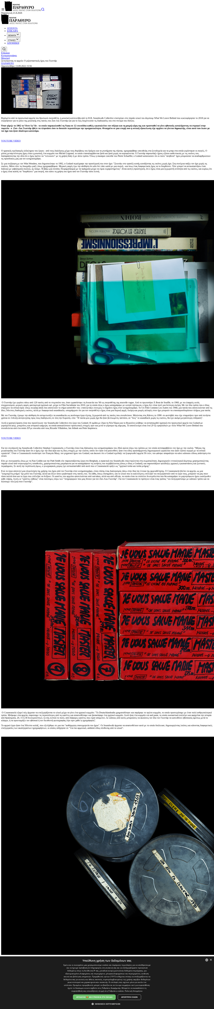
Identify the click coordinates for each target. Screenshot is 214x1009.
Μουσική (5, 58)
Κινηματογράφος (9, 55)
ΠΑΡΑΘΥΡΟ (7, 63)
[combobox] (206, 960)
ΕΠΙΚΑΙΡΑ (12, 31)
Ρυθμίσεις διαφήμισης (111, 988)
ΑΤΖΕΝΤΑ (12, 28)
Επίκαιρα (5, 53)
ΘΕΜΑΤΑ (12, 35)
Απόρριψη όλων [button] (129, 997)
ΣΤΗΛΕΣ (12, 40)
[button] (107, 1003)
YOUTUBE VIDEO (11, 141)
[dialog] (107, 982)
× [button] (211, 960)
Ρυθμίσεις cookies (116, 991)
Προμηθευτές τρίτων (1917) (104, 976)
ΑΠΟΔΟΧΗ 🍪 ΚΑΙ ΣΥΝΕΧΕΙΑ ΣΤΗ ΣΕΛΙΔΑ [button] (94, 997)
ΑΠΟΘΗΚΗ (13, 43)
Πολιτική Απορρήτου (133, 991)
